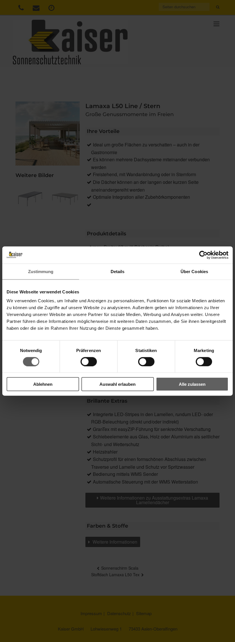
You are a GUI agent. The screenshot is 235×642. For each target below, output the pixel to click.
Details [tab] (118, 271)
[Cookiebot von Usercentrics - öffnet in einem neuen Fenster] (203, 255)
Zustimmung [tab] (41, 271)
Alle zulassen (192, 384)
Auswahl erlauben (117, 384)
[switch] (89, 361)
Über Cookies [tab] (194, 271)
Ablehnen (42, 384)
